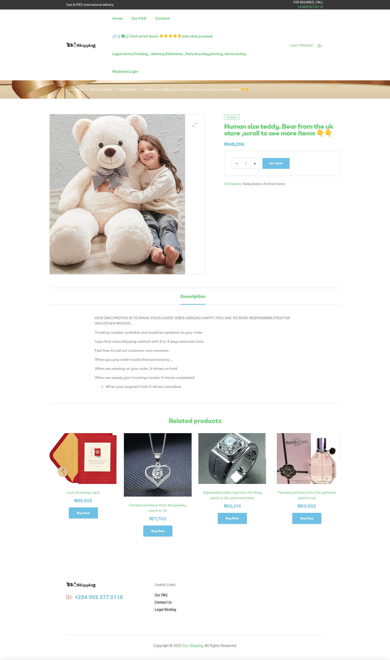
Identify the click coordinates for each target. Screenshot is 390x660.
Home (117, 18)
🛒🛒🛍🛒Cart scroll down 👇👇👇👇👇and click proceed (162, 36)
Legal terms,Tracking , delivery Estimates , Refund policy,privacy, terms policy (179, 53)
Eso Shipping (192, 646)
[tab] (192, 296)
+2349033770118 (310, 7)
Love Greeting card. (83, 492)
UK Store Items (101, 89)
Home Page (75, 89)
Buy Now (276, 163)
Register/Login (125, 71)
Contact (162, 18)
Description (192, 296)
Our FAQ (138, 18)
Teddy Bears (127, 89)
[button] (194, 125)
